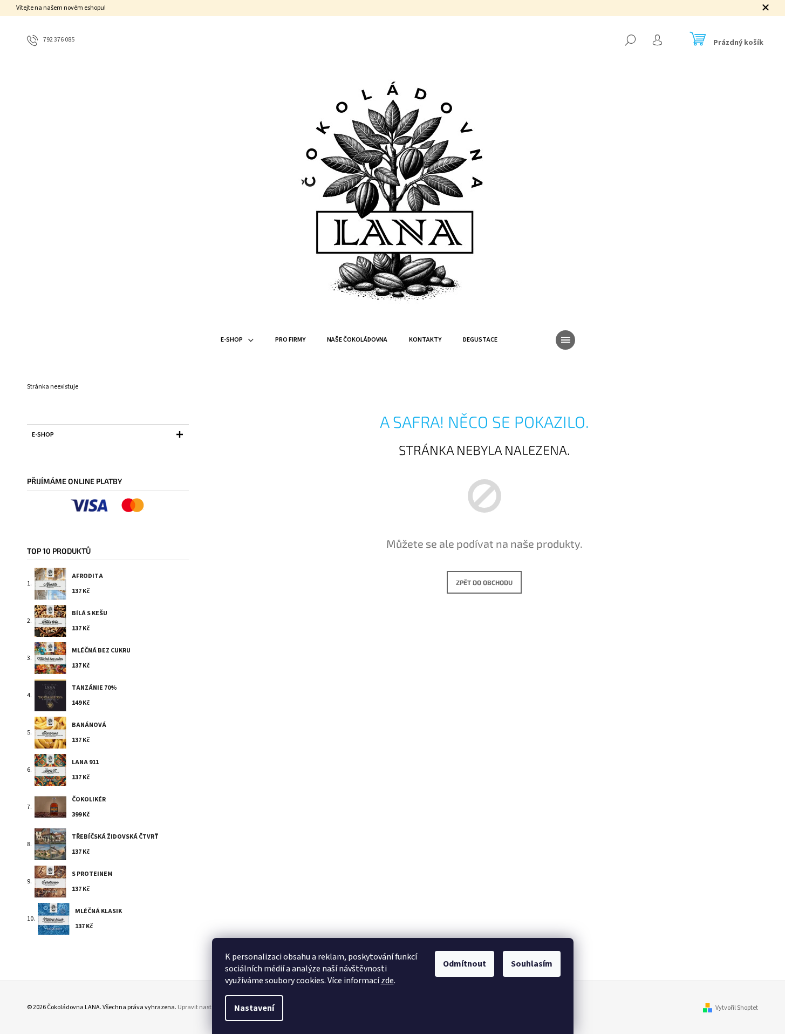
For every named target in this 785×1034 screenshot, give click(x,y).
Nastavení (254, 1008)
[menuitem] (237, 340)
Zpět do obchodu (484, 582)
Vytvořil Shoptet (736, 1007)
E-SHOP (43, 434)
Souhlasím (531, 964)
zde (387, 981)
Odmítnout (464, 964)
